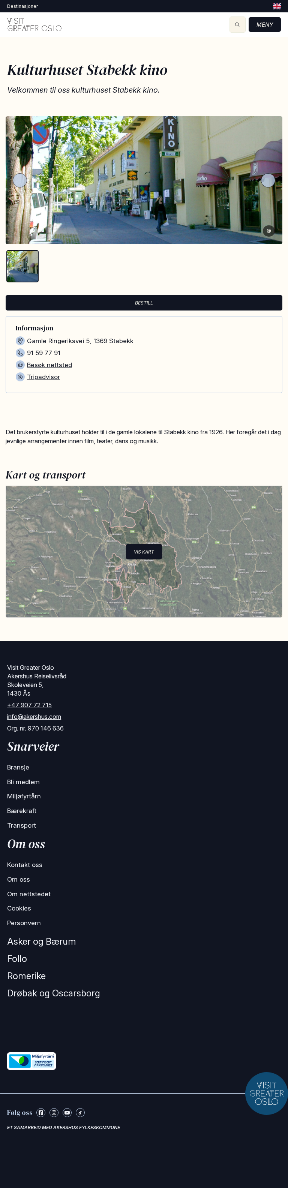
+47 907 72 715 (29, 705)
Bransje (18, 767)
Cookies (19, 908)
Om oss (18, 879)
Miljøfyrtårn (24, 796)
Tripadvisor (43, 377)
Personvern (24, 923)
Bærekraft (21, 810)
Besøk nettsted (49, 365)
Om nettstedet (29, 894)
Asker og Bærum (41, 941)
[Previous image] (20, 180)
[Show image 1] (22, 266)
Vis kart (144, 551)
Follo (17, 958)
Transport (21, 825)
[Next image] (268, 180)
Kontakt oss (24, 864)
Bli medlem (23, 782)
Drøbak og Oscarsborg (53, 993)
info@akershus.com (34, 716)
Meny (264, 24)
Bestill (144, 303)
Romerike (26, 975)
